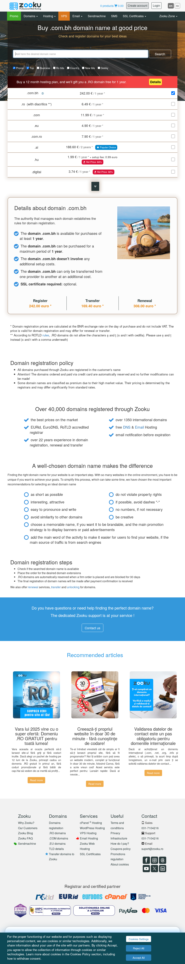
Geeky (104, 68)
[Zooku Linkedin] (162, 868)
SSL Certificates (133, 16)
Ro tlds (59, 68)
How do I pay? (120, 843)
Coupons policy (121, 849)
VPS (64, 16)
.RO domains (57, 833)
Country (74, 68)
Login (156, 5)
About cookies (120, 864)
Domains (30, 16)
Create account (137, 5)
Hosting (48, 16)
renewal (33, 587)
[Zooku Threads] (162, 860)
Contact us (92, 627)
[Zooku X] (154, 868)
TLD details (56, 849)
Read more (36, 780)
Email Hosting (89, 838)
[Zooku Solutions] (25, 5)
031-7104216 (150, 828)
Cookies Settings (139, 939)
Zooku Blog (25, 833)
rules (45, 335)
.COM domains (58, 838)
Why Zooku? (26, 823)
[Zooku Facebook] (146, 860)
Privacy (115, 833)
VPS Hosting (88, 833)
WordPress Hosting (92, 828)
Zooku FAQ (25, 838)
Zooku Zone (167, 16)
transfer (56, 587)
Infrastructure (119, 838)
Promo (14, 16)
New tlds (89, 68)
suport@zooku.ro (152, 849)
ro (177, 6)
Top (31, 68)
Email (76, 16)
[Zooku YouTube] (146, 868)
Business (44, 68)
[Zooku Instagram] (154, 860)
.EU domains (57, 843)
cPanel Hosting (91, 823)
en (171, 6)
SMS (114, 16)
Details (155, 82)
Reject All (138, 948)
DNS (126, 427)
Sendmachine (97, 16)
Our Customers (27, 828)
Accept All (139, 957)
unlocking (73, 587)
